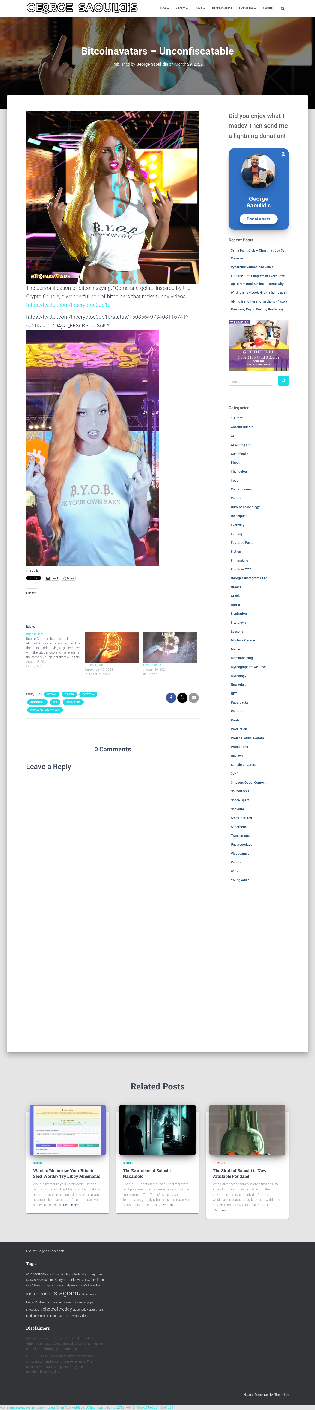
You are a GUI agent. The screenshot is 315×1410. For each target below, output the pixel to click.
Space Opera (240, 800)
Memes (236, 649)
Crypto (69, 694)
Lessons (237, 631)
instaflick (84, 1285)
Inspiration (37, 702)
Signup (268, 8)
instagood (37, 1294)
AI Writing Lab (241, 445)
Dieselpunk (239, 516)
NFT (55, 702)
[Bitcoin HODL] (112, 647)
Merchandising (242, 658)
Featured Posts (242, 542)
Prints (235, 720)
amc (49, 1274)
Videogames (240, 853)
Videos (236, 862)
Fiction (236, 551)
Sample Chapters (243, 765)
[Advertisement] (259, 970)
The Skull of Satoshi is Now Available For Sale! (240, 1173)
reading (31, 1315)
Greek (235, 596)
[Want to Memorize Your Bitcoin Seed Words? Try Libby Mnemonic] (68, 1129)
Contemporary (241, 489)
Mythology (238, 676)
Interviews (238, 622)
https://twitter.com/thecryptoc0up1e (68, 305)
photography (34, 1309)
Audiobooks (239, 454)
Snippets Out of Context (248, 782)
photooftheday (57, 1309)
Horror (235, 605)
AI (232, 436)
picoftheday (80, 1309)
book (99, 1274)
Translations (240, 835)
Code (234, 480)
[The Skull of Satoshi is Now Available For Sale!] (247, 1129)
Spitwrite (237, 809)
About (180, 8)
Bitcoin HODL (94, 665)
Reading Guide (222, 8)
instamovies (87, 1294)
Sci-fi (234, 773)
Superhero (238, 827)
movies (67, 1302)
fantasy (85, 1280)
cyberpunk (67, 1280)
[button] (168, 8)
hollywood (71, 1285)
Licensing (246, 8)
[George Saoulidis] (82, 8)
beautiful (71, 1274)
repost (54, 1315)
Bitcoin (51, 694)
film (93, 1280)
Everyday (88, 694)
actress (40, 1274)
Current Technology (245, 507)
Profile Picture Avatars (45, 710)
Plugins (236, 711)
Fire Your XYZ (241, 569)
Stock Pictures (241, 818)
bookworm (40, 1280)
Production (73, 702)
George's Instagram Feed (249, 578)
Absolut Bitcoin (242, 427)
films (100, 1280)
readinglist (42, 1315)
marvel (46, 1302)
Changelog (239, 471)
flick (28, 1285)
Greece (236, 587)
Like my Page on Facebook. (45, 1251)
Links (199, 8)
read (100, 1309)
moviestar (79, 1302)
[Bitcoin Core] (55, 650)
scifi (62, 1316)
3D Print (237, 418)
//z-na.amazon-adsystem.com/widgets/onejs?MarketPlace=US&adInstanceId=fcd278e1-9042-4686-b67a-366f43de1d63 (86, 1407)
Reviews (237, 756)
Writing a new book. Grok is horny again (259, 292)
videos (84, 1315)
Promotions (239, 747)
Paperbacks (239, 702)
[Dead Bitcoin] (170, 647)
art (54, 1274)
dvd (78, 1280)
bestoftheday (86, 1274)
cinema (53, 1280)
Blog (163, 8)
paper (90, 1302)
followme (37, 1285)
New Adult (238, 684)
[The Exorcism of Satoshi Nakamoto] (157, 1129)
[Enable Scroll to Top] (306, 1401)
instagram (63, 1293)
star (69, 1315)
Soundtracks (240, 791)
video (75, 1315)
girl (45, 1285)
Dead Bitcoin (152, 665)
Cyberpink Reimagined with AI (253, 267)
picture (93, 1309)
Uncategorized (241, 844)
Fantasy (237, 534)
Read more (71, 1205)
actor (30, 1274)
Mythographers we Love (248, 667)
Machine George (243, 640)
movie (56, 1302)
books (29, 1280)
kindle (30, 1302)
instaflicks (95, 1285)
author (61, 1274)
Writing (236, 871)
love (38, 1302)
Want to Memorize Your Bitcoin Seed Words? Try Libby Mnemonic (66, 1173)
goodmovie (55, 1285)
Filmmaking (239, 560)
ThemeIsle (281, 1394)
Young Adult (240, 880)
